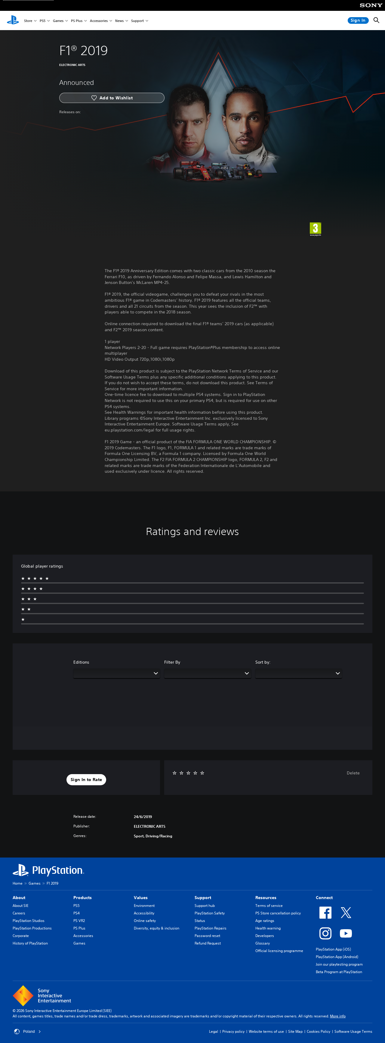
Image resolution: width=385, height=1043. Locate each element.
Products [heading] (82, 897)
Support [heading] (203, 897)
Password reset (207, 935)
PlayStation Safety (210, 913)
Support (137, 20)
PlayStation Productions (32, 928)
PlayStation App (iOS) (333, 949)
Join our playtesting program (339, 964)
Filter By (172, 662)
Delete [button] (353, 773)
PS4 (76, 913)
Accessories (99, 20)
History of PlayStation (30, 943)
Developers (264, 935)
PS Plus (76, 20)
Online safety (145, 920)
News (119, 20)
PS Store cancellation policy (278, 913)
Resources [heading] (265, 897)
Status (200, 920)
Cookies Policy (318, 1031)
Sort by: (263, 662)
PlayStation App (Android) (337, 956)
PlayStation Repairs (210, 928)
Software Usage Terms (353, 1031)
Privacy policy (233, 1031)
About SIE (20, 905)
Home (18, 883)
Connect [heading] (324, 897)
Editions (81, 662)
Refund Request (208, 943)
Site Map (295, 1031)
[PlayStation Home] (12, 20)
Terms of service (269, 905)
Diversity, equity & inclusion (156, 928)
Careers (19, 913)
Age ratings (264, 920)
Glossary (262, 943)
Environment (144, 905)
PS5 (42, 20)
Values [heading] (141, 897)
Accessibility (144, 913)
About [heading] (19, 897)
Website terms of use (266, 1031)
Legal (213, 1031)
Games (58, 20)
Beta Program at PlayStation (339, 971)
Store (28, 20)
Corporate (21, 935)
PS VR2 (79, 920)
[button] (86, 780)
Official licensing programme (279, 950)
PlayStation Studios (29, 920)
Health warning (268, 928)
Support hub (205, 905)
